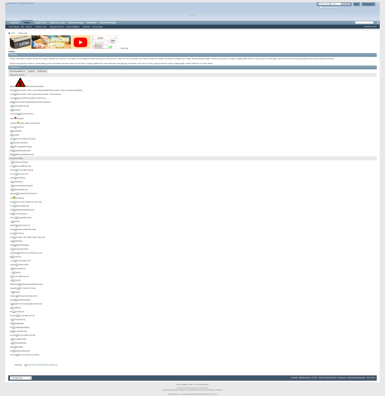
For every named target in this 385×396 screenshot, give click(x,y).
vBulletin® (188, 388)
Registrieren (368, 4)
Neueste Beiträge (75, 23)
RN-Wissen (91, 23)
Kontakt (294, 378)
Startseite (14, 23)
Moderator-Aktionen (57, 27)
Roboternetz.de (305, 378)
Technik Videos (97, 27)
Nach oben (371, 378)
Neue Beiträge (14, 27)
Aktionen (29, 27)
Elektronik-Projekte (108, 23)
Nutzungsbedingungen (356, 378)
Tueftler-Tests (40, 23)
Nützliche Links (40, 27)
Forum (27, 23)
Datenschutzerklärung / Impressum (332, 378)
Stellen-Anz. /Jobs (57, 23)
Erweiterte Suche (370, 26)
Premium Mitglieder (73, 27)
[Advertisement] (40, 1)
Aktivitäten (86, 27)
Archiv (314, 378)
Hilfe (357, 4)
